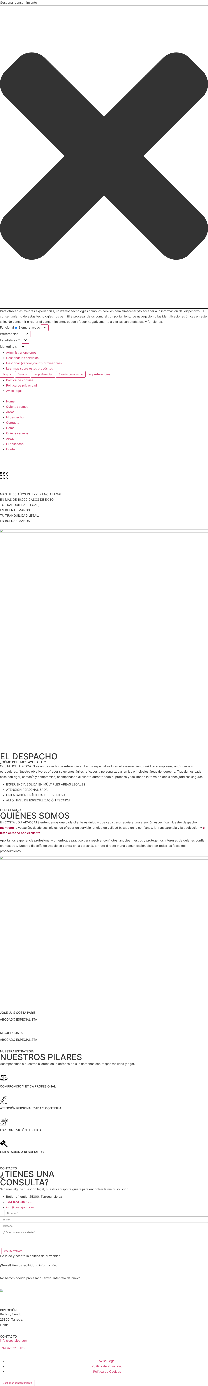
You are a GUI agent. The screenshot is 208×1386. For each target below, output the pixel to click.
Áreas (10, 412)
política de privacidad (45, 1256)
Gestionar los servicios (22, 358)
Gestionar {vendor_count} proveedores (34, 363)
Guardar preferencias (71, 374)
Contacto (12, 422)
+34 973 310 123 (12, 1348)
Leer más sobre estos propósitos (29, 368)
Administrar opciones (21, 352)
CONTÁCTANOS (13, 1251)
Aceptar (7, 374)
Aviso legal (14, 391)
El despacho (15, 417)
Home (10, 401)
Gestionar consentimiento (17, 1382)
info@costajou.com (14, 1340)
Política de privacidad (21, 385)
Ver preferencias (43, 374)
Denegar (23, 374)
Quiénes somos (17, 407)
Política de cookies (19, 380)
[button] (104, 157)
